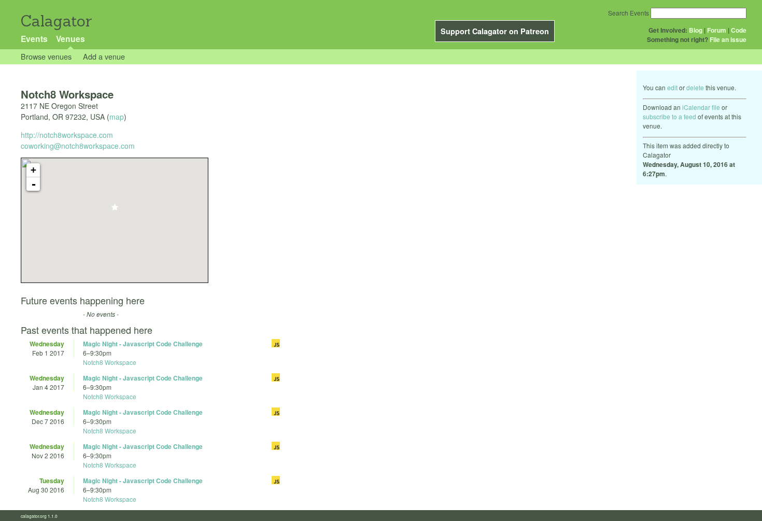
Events (34, 39)
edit (672, 87)
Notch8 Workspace (109, 362)
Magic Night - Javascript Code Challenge (143, 343)
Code (738, 30)
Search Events (628, 12)
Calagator (56, 21)
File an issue (728, 39)
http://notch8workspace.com (67, 135)
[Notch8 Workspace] (115, 210)
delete (695, 87)
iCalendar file (701, 107)
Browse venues (46, 56)
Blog (695, 30)
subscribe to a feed (669, 116)
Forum (716, 30)
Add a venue (104, 56)
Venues (70, 39)
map (116, 116)
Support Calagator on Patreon (495, 31)
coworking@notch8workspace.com (78, 145)
